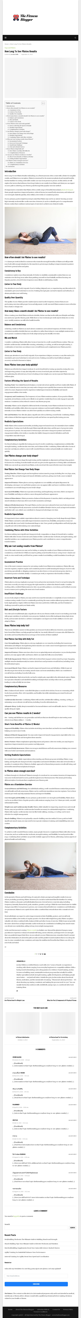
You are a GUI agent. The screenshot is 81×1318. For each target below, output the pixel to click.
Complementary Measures (17, 153)
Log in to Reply (72, 1057)
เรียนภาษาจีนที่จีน (18, 1089)
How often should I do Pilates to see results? (21, 108)
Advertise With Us (43, 1309)
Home (7, 44)
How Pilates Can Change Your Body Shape (22, 133)
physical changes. (67, 190)
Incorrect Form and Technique (19, 143)
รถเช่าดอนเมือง (17, 1189)
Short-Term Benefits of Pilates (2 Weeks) (21, 156)
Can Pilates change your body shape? (18, 131)
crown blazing (17, 1057)
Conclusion (11, 166)
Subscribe (36, 1284)
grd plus (15, 1120)
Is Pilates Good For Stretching (58, 1037)
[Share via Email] (45, 954)
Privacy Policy (68, 1309)
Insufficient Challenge (16, 145)
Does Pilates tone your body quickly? (18, 123)
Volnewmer (16, 1105)
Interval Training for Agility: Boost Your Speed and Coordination (27, 1256)
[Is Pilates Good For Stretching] (58, 1023)
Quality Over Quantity (16, 114)
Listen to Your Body (15, 112)
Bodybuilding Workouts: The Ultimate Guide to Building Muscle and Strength (31, 1239)
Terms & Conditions (40, 1312)
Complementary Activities (17, 129)
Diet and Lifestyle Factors (17, 147)
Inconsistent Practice (16, 141)
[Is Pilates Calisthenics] (23, 1023)
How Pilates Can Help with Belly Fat (20, 151)
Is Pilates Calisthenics (22, 1037)
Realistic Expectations (16, 127)
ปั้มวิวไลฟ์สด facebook (19, 1154)
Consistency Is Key (15, 110)
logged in (16, 1216)
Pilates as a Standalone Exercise (19, 162)
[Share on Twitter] (40, 954)
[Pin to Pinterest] (42, 954)
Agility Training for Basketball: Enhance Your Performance (25, 1252)
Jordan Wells (14, 54)
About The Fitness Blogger (25, 1309)
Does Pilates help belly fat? (15, 149)
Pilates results (31, 930)
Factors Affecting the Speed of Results (20, 125)
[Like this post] (36, 954)
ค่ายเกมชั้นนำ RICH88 (19, 1073)
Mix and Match (14, 119)
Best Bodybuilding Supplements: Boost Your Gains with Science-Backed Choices (32, 1248)
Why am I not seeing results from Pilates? (20, 139)
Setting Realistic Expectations (18, 158)
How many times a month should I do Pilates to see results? (25, 116)
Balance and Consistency (17, 118)
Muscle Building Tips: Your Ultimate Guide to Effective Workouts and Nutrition (31, 1244)
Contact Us (56, 1309)
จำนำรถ (15, 1136)
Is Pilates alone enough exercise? (17, 160)
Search (7, 1224)
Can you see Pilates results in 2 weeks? (19, 154)
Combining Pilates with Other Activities (21, 137)
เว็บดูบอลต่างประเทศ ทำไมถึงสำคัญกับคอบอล (25, 1173)
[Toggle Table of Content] (42, 103)
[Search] (75, 38)
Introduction (11, 106)
